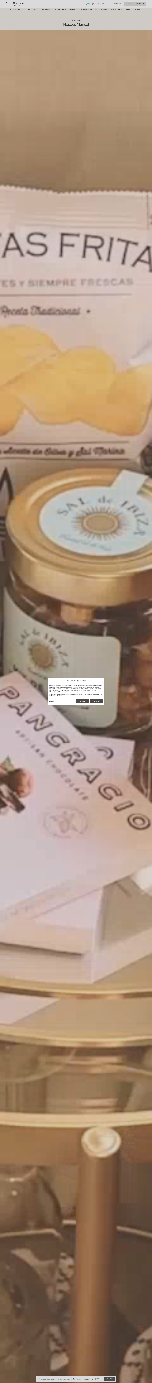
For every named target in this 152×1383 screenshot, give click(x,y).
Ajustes (51, 701)
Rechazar (82, 701)
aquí (58, 694)
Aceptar (96, 701)
